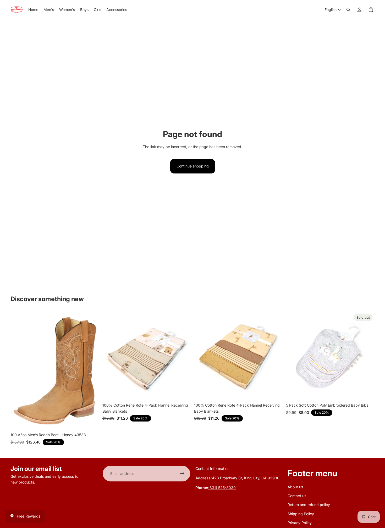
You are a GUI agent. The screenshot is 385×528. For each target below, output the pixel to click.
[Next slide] (183, 356)
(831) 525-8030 (222, 487)
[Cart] (371, 9)
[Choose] (91, 422)
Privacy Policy (300, 522)
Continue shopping (193, 166)
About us (295, 486)
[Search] (348, 9)
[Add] (183, 392)
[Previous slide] (110, 356)
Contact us (297, 495)
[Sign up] (182, 473)
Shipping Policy (301, 513)
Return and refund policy (309, 504)
